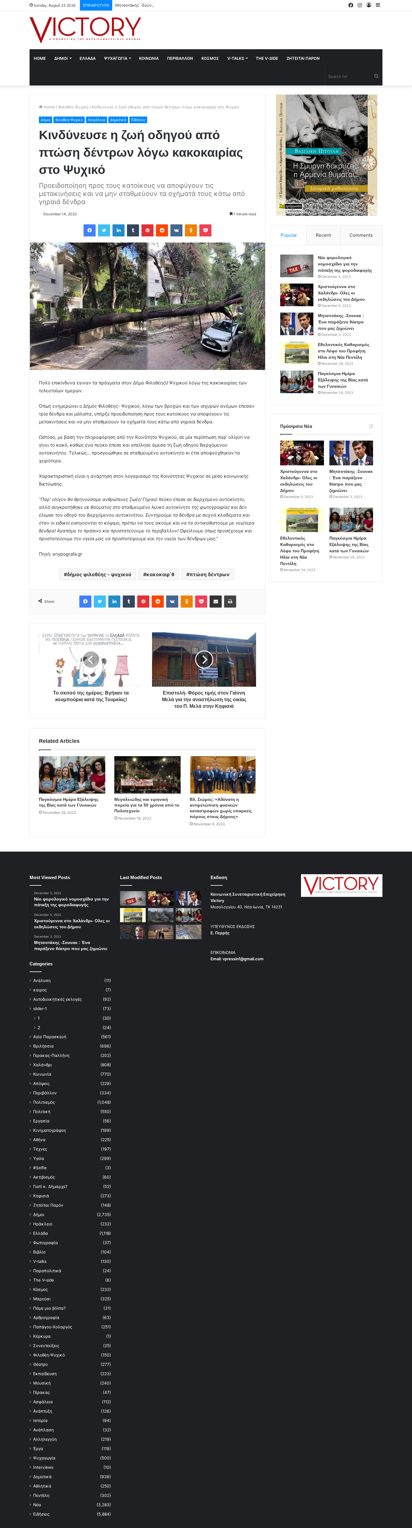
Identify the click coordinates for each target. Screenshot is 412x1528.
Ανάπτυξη (42, 1411)
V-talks (235, 58)
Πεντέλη (41, 1495)
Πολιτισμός (44, 1102)
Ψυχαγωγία (44, 1458)
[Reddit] (162, 230)
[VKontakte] (176, 230)
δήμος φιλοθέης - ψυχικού (99, 574)
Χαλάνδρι (42, 1064)
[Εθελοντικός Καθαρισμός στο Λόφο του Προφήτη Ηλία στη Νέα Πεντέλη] (296, 353)
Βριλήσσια (43, 1046)
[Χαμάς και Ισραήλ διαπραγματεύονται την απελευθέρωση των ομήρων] (161, 915)
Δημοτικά (118, 119)
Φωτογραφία (45, 1242)
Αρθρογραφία (46, 1317)
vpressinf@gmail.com (243, 958)
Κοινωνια (149, 58)
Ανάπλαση (43, 1429)
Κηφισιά (41, 1195)
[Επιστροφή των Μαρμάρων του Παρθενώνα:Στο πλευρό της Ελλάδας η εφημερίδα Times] (161, 932)
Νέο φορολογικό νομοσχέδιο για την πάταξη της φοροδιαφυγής (345, 264)
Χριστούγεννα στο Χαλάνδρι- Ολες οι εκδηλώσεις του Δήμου (341, 293)
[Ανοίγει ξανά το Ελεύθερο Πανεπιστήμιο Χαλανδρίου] (133, 932)
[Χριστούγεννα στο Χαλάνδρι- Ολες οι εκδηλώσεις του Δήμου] (296, 295)
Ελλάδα (40, 1233)
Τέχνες (40, 1149)
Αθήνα (39, 1139)
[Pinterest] (147, 230)
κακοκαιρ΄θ (160, 574)
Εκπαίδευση (45, 1373)
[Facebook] (90, 230)
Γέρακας (41, 1392)
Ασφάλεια (96, 119)
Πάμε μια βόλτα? (49, 1308)
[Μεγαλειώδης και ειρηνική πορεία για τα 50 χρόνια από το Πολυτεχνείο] (147, 775)
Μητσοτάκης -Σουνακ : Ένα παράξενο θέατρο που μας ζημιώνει (175, 5)
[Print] (230, 601)
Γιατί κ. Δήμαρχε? (50, 1186)
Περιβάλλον (45, 1092)
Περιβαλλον (180, 58)
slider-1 (40, 1008)
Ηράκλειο (42, 1223)
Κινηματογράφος (49, 1130)
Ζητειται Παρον (303, 58)
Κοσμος (210, 58)
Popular (288, 235)
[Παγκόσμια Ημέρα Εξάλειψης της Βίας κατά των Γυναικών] (72, 775)
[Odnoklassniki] (191, 230)
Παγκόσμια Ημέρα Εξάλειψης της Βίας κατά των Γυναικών (343, 380)
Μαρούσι (42, 1298)
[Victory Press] (85, 30)
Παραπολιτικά (47, 1270)
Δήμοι (45, 119)
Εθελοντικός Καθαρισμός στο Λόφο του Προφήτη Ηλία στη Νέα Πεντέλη (343, 351)
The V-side (267, 58)
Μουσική (42, 1383)
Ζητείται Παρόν (48, 1205)
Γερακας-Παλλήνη (51, 1055)
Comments (361, 235)
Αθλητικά (42, 1486)
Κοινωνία (42, 1074)
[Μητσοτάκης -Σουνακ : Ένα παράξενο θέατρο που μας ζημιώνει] (296, 324)
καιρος (40, 989)
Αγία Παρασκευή (49, 1036)
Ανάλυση (42, 980)
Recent (323, 235)
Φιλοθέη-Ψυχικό (73, 106)
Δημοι (61, 58)
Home (40, 58)
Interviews (43, 1467)
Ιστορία (40, 1420)
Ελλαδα (88, 58)
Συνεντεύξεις (46, 1345)
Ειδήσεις (138, 119)
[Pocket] (205, 230)
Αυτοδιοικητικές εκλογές (57, 999)
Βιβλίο (39, 1252)
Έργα (38, 1448)
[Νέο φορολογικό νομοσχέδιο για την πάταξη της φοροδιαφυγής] (296, 266)
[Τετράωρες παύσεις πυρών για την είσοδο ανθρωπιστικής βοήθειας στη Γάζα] (188, 932)
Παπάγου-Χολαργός (52, 1326)
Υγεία (38, 1158)
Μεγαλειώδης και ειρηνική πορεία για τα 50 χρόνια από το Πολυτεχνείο (146, 805)
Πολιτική (41, 1111)
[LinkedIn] (119, 230)
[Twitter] (104, 230)
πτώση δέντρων (209, 574)
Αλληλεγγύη (45, 1439)
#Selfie (40, 1167)
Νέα (37, 1504)
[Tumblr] (133, 230)
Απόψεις (41, 1083)
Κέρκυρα (42, 1336)
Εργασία (41, 1121)
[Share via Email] (216, 601)
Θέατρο (40, 1364)
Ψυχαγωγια (115, 58)
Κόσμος (40, 1289)
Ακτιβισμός (44, 1177)
